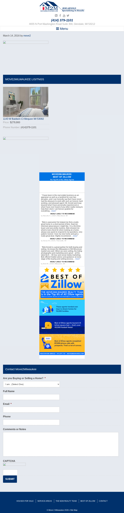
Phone (7, 416)
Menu (63, 29)
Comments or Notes (14, 429)
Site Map (73, 510)
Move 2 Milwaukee (62, 7)
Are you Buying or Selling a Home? (24, 378)
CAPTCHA (9, 461)
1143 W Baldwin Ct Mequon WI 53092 (23, 119)
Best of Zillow (87, 501)
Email (7, 404)
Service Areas (44, 501)
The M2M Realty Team (66, 501)
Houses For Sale (25, 501)
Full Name (9, 391)
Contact (103, 501)
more (53, 211)
